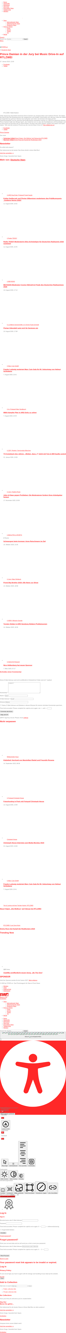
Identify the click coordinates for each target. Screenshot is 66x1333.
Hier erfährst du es (48, 125)
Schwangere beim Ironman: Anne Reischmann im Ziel (24, 541)
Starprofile (6, 3)
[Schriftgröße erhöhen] (2, 1112)
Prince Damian (4, 132)
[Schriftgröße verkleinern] (2, 1118)
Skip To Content (5, 1194)
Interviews (6, 5)
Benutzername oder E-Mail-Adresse (11, 1220)
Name (2, 695)
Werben (5, 11)
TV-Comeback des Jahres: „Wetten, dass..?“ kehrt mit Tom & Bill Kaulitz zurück (34, 454)
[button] (0, 1040)
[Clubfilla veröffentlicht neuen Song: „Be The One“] (34, 951)
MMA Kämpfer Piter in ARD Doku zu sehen (20, 412)
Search (25, 39)
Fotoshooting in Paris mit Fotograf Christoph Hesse (23, 801)
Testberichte (7, 10)
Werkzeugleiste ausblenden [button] (7, 1114)
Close (2, 1278)
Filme (8, 28)
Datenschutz (7, 989)
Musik (5, 34)
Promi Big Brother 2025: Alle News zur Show (20, 583)
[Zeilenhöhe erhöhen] (2, 1132)
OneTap (12, 1110)
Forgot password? (5, 1236)
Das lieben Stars (8, 8)
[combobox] (33, 1035)
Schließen (3, 998)
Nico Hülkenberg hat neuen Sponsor (17, 665)
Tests (5, 987)
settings (25, 717)
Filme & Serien (8, 26)
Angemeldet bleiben (8, 1230)
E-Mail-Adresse (5, 699)
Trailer (9, 31)
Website (2, 702)
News (5, 2)
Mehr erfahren (33, 980)
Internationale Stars (13, 22)
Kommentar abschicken (6, 711)
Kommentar (4, 692)
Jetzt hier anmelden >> (7, 153)
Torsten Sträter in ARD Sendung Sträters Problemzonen (25, 624)
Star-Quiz (6, 6)
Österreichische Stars (13, 23)
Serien (9, 30)
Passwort (3, 1223)
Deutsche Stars (11, 25)
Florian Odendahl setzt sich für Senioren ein (20, 328)
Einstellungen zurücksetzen (7, 1196)
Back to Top (3, 997)
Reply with (4, 714)
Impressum (6, 991)
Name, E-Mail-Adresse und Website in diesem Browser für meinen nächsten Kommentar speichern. (32, 705)
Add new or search (6, 1286)
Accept (2, 1276)
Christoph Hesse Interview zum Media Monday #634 (23, 843)
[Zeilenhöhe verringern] (2, 1139)
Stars (5, 20)
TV (8, 33)
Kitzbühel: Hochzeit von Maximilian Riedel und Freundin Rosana (28, 760)
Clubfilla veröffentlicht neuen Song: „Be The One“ (23, 973)
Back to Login (4, 1258)
